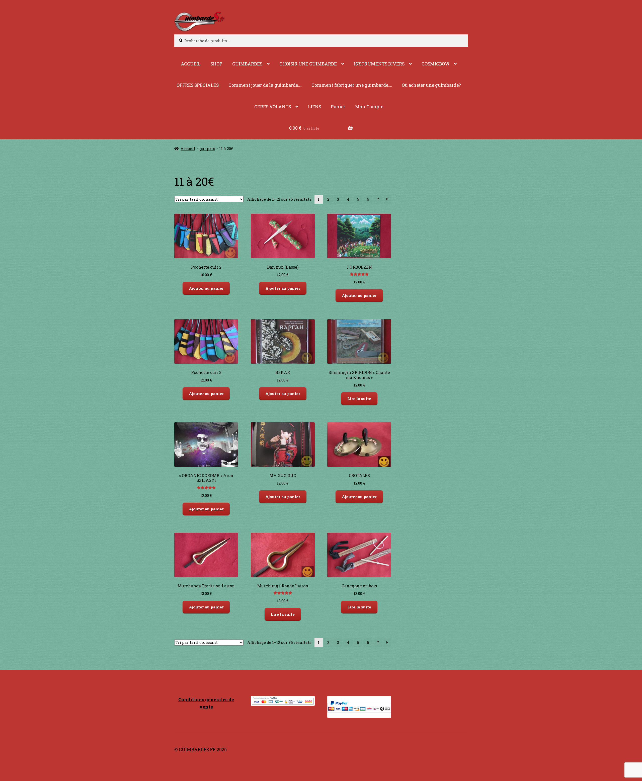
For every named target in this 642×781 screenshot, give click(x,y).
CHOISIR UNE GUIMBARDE (308, 64)
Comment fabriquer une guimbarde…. (351, 85)
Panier (338, 107)
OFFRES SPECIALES (198, 85)
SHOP (216, 64)
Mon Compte (369, 107)
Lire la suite (359, 398)
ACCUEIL (191, 64)
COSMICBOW (436, 64)
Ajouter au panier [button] (206, 288)
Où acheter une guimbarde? (431, 85)
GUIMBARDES (247, 64)
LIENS (314, 107)
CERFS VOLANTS (272, 107)
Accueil (188, 148)
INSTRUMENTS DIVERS (379, 64)
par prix (207, 148)
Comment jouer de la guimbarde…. (265, 85)
